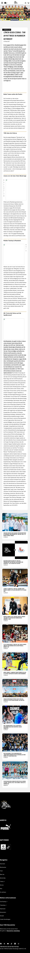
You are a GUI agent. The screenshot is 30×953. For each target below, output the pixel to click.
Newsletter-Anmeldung (13, 930)
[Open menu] (2, 3)
